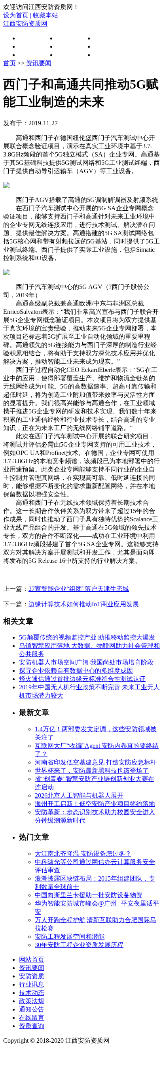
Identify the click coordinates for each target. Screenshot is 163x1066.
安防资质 (106, 38)
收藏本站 (45, 15)
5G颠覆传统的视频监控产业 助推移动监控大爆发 (87, 637)
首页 (25, 38)
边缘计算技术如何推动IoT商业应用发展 (83, 604)
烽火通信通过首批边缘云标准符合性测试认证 (82, 678)
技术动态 (69, 46)
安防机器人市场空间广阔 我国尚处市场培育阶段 (86, 662)
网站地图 (17, 1055)
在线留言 (69, 54)
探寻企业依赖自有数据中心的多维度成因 (76, 670)
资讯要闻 (69, 38)
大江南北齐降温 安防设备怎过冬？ (83, 853)
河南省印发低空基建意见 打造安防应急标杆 (96, 762)
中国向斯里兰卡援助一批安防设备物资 (88, 895)
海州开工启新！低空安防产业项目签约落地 (95, 803)
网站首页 (31, 959)
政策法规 (106, 46)
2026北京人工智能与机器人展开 (79, 795)
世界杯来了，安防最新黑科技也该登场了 (92, 770)
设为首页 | (17, 15)
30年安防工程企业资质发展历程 (79, 944)
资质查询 (106, 54)
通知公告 (31, 54)
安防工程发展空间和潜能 (69, 936)
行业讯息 (31, 46)
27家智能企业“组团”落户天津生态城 (78, 588)
